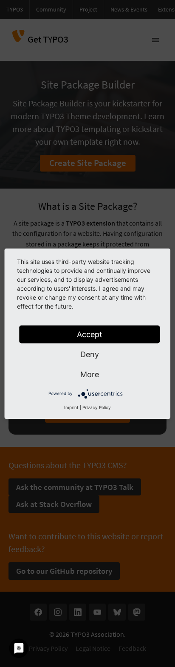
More (89, 373)
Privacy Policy (96, 406)
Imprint (71, 406)
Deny (89, 353)
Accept (89, 333)
